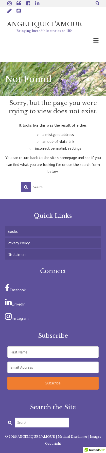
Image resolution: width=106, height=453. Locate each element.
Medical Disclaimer (73, 436)
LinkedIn (18, 304)
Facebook (18, 289)
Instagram (20, 318)
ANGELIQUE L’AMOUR (44, 24)
